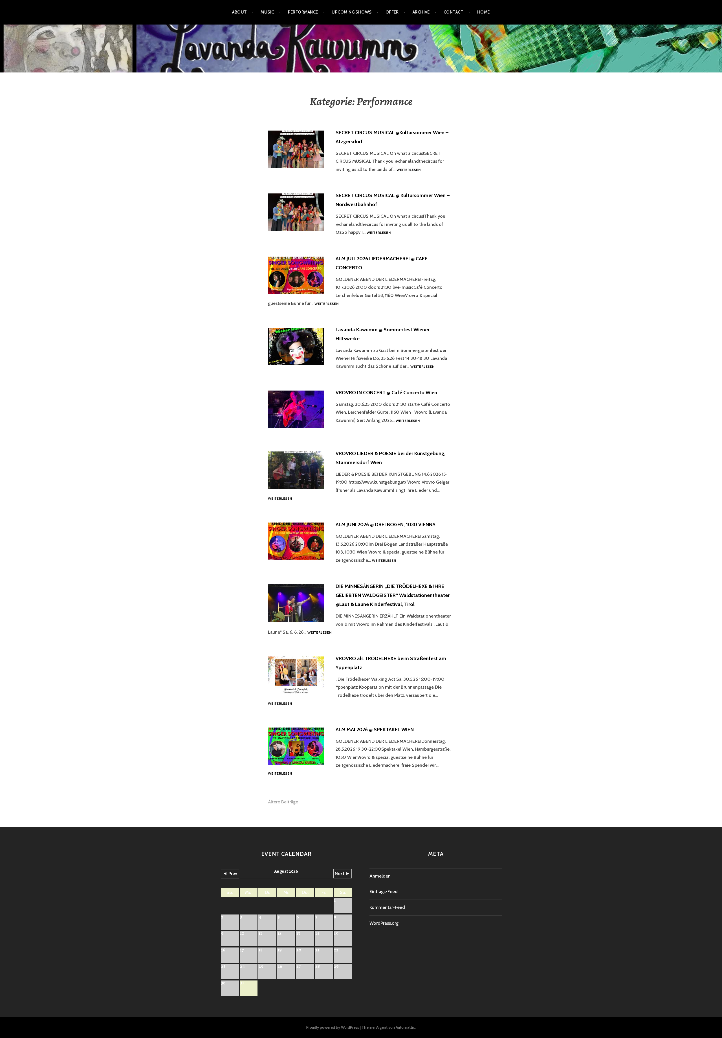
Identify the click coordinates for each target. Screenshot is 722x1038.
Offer (392, 12)
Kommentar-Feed (387, 907)
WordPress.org (384, 923)
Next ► (342, 873)
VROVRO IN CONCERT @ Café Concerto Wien (386, 392)
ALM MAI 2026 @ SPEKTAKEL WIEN (375, 729)
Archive (421, 12)
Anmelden (380, 876)
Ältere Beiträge (283, 802)
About (239, 12)
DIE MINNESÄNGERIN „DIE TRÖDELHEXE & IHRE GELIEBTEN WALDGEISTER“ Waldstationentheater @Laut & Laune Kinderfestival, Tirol (393, 595)
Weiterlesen (409, 170)
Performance (303, 12)
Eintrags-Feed (383, 891)
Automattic (405, 1027)
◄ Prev (230, 873)
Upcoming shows (351, 12)
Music (267, 12)
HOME (483, 12)
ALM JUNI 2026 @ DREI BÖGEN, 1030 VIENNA (385, 524)
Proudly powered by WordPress (332, 1027)
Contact (453, 12)
